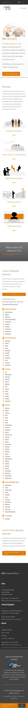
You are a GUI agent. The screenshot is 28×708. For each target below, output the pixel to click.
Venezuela (8, 365)
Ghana (7, 432)
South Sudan (8, 425)
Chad (6, 420)
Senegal (7, 437)
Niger (6, 417)
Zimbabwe (8, 471)
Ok (22, 705)
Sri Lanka (7, 507)
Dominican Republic (10, 319)
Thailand (7, 499)
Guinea (7, 439)
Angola (7, 468)
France (7, 381)
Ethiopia (7, 427)
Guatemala (8, 331)
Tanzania (7, 456)
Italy (6, 386)
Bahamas (7, 317)
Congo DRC (8, 444)
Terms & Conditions (18, 696)
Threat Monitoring (14, 226)
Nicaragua (8, 334)
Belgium (7, 384)
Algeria (7, 410)
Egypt (6, 422)
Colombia (7, 350)
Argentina (7, 341)
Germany (7, 379)
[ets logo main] (7, 7)
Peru (6, 360)
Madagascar (8, 478)
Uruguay (7, 362)
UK (6, 372)
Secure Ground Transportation (14, 155)
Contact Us (14, 698)
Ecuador (7, 353)
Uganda (7, 449)
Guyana (7, 355)
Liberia (7, 442)
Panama (7, 326)
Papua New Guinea (10, 511)
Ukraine (7, 398)
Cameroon (8, 430)
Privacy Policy (8, 696)
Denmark (7, 377)
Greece (7, 396)
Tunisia (7, 389)
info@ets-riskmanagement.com (13, 600)
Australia (7, 518)
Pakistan (7, 494)
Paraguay (7, 358)
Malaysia (7, 504)
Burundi (7, 466)
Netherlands (8, 374)
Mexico (7, 314)
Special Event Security (14, 178)
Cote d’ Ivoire (8, 434)
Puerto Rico (8, 321)
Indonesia (7, 509)
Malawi (7, 461)
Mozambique (8, 458)
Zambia (7, 463)
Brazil (6, 345)
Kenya (6, 454)
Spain (6, 391)
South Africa (8, 475)
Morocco (7, 408)
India (6, 497)
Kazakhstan (8, 485)
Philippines (8, 502)
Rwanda (7, 446)
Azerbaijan (8, 401)
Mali (6, 415)
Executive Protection (14, 131)
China (6, 487)
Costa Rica (8, 329)
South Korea (8, 490)
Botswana (7, 473)
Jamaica (7, 324)
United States (8, 312)
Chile (6, 348)
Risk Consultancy (14, 202)
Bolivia (7, 343)
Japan (6, 492)
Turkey (7, 394)
